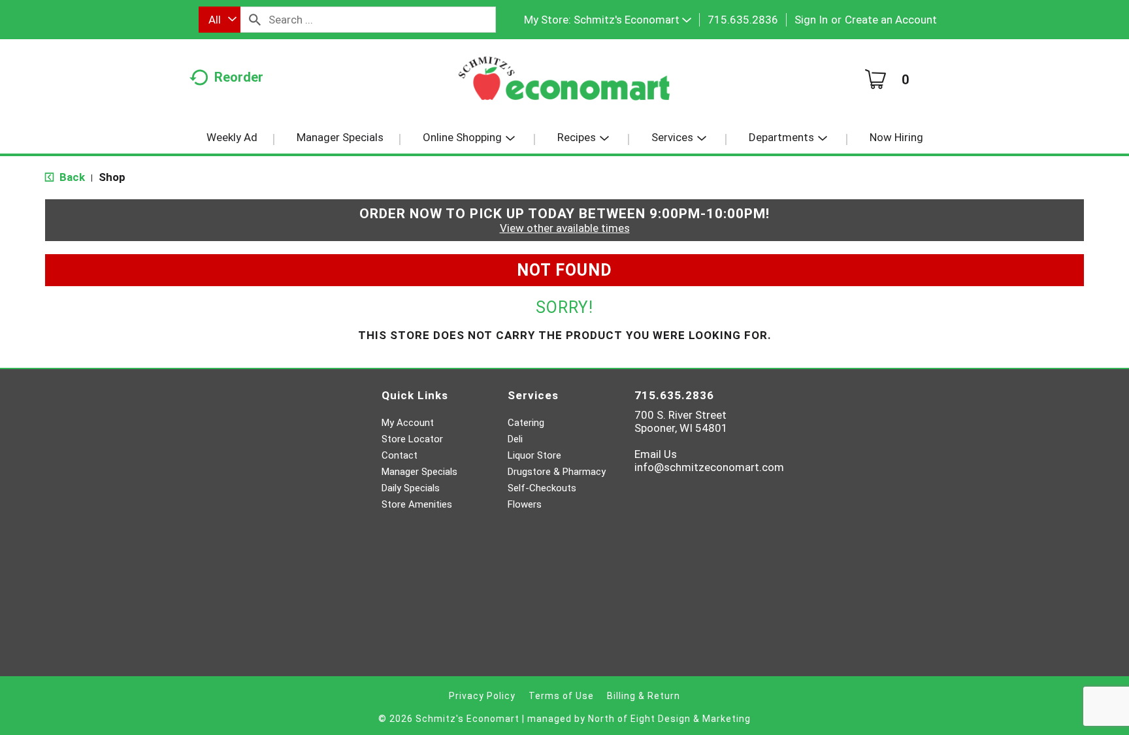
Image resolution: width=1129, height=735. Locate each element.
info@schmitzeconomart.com (709, 467)
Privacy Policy (482, 696)
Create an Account (891, 19)
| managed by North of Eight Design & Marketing (636, 718)
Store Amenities (417, 504)
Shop (112, 177)
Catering (526, 423)
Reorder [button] (238, 77)
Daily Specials (411, 488)
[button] (632, 19)
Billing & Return (643, 696)
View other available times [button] (565, 228)
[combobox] (219, 20)
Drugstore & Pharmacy (557, 472)
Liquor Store (534, 455)
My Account (408, 423)
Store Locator (412, 439)
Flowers (525, 504)
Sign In (811, 19)
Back (71, 177)
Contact (399, 455)
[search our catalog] (254, 20)
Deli (515, 439)
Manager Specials (419, 472)
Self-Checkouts (542, 488)
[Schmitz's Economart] (564, 83)
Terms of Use (561, 696)
